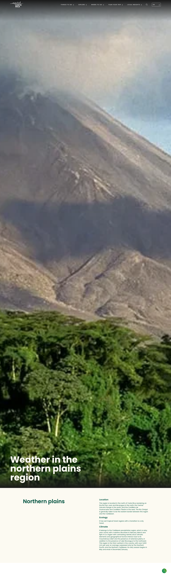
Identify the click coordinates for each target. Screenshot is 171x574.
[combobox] (156, 4)
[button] (146, 4)
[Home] (16, 5)
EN (154, 5)
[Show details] (164, 571)
